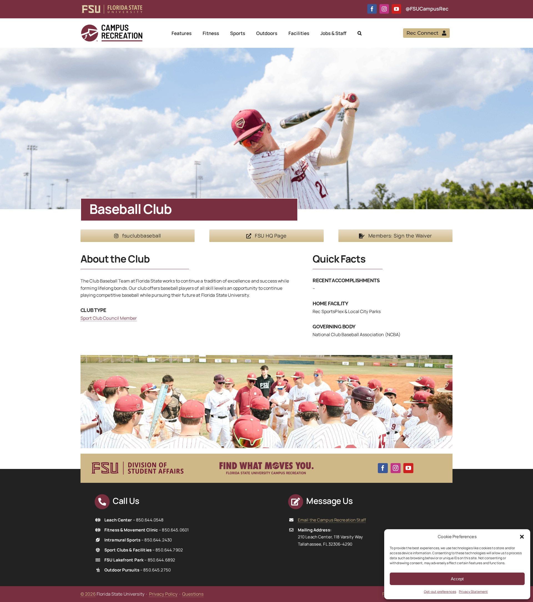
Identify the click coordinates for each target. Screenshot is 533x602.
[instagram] (384, 9)
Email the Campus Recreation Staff (332, 520)
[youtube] (396, 9)
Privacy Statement (473, 591)
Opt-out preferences (440, 591)
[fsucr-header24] (112, 26)
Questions (192, 594)
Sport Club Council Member (109, 318)
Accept (457, 578)
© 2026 (88, 594)
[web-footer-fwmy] (266, 459)
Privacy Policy (163, 594)
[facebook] (372, 9)
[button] (522, 536)
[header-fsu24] (112, 7)
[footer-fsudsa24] (137, 459)
